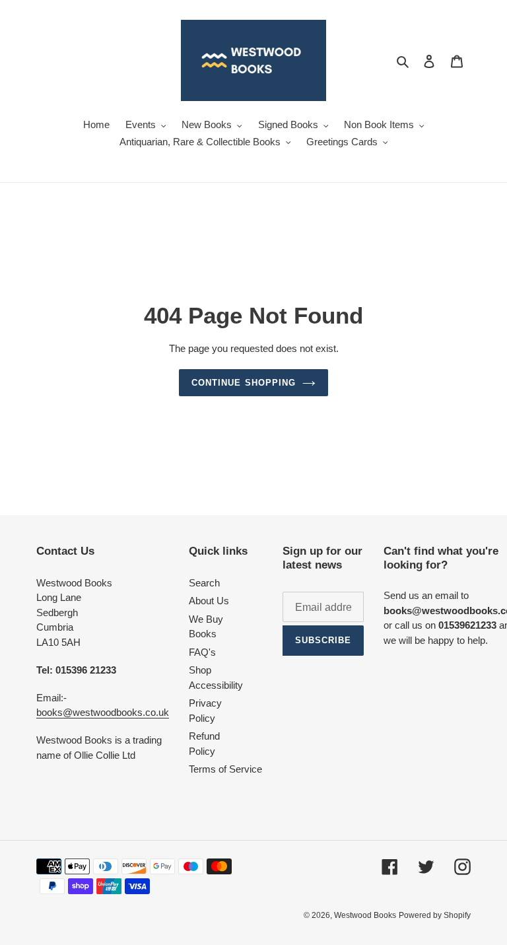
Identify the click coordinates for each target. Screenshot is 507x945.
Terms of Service (225, 769)
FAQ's (202, 652)
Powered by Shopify (435, 915)
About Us (209, 600)
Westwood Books (365, 915)
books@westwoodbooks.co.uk (102, 712)
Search (204, 582)
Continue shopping (243, 383)
